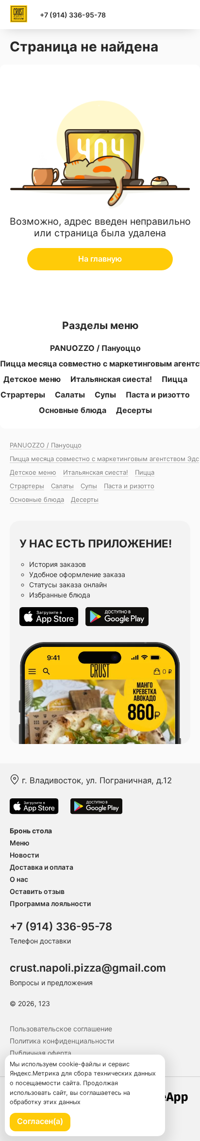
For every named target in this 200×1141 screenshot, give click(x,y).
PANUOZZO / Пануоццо (95, 348)
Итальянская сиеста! (111, 379)
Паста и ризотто (158, 394)
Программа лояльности (50, 903)
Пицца (174, 379)
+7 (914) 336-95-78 (73, 15)
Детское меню (32, 379)
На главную (100, 259)
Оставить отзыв (37, 891)
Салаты (70, 394)
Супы (105, 394)
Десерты (134, 410)
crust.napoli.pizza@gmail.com (88, 967)
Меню (20, 843)
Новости (24, 855)
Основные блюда (72, 410)
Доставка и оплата (41, 867)
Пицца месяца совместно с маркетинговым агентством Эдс (104, 459)
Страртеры (22, 394)
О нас (19, 879)
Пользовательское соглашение (61, 1029)
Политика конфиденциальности (62, 1041)
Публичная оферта (40, 1053)
